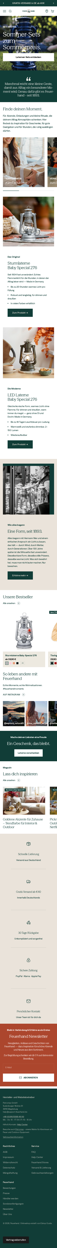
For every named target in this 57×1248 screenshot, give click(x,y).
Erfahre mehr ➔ (20, 575)
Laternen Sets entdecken (28, 57)
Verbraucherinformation (13, 1137)
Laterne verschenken (28, 753)
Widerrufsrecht (10, 1162)
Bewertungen (9, 1188)
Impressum (8, 1157)
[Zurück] (3, 3)
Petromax (19, 1129)
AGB (5, 1152)
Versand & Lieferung (41, 1167)
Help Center (37, 1157)
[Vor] (53, 3)
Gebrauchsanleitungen (42, 1172)
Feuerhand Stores (40, 1162)
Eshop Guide (46, 1223)
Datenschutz (9, 1167)
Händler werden (10, 1198)
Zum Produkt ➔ (20, 312)
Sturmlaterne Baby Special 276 (21, 655)
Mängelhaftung (10, 1172)
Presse (6, 1193)
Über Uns (7, 1214)
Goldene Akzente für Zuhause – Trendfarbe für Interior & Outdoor (23, 823)
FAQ (33, 1152)
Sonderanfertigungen (13, 1203)
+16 (22, 663)
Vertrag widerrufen (16, 1239)
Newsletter (8, 1209)
